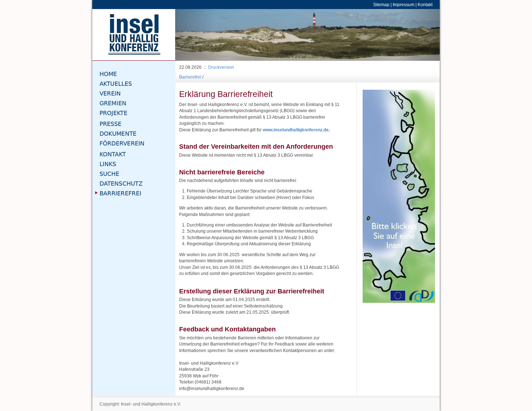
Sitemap (381, 4)
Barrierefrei (190, 77)
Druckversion (221, 67)
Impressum (403, 4)
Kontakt (425, 4)
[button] (195, 35)
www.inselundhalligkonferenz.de (296, 129)
